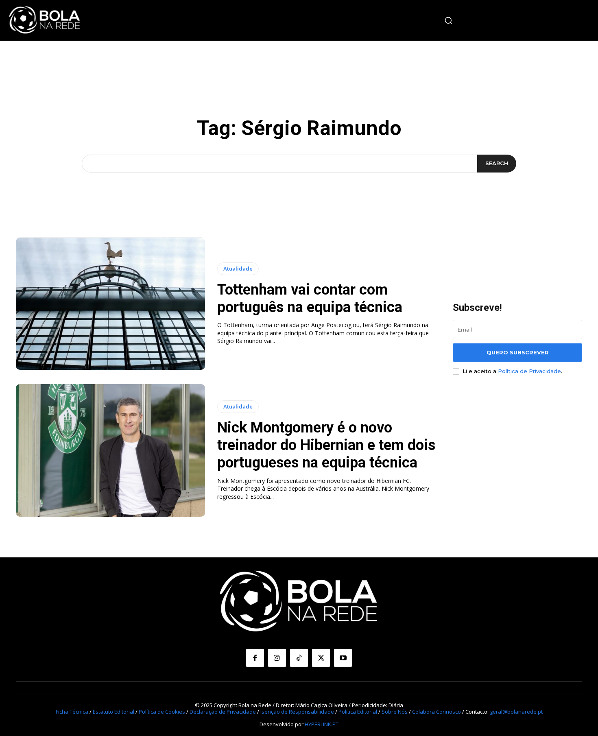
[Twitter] (321, 658)
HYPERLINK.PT (321, 724)
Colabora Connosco (436, 711)
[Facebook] (255, 658)
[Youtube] (343, 658)
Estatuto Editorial (113, 711)
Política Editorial (357, 711)
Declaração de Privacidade (223, 711)
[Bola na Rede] (44, 20)
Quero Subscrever (518, 352)
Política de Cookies (162, 711)
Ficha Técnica (72, 711)
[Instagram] (277, 658)
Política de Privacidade (529, 371)
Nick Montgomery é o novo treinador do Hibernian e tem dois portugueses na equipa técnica (326, 445)
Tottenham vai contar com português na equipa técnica (309, 298)
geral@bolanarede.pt (516, 711)
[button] (448, 20)
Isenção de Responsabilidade (297, 711)
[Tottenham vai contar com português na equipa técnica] (110, 304)
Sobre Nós (395, 711)
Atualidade (238, 268)
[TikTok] (299, 658)
